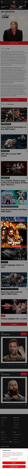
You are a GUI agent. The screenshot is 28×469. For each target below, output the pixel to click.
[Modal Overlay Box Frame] (14, 234)
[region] (14, 458)
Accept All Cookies (14, 466)
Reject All (14, 462)
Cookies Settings (14, 459)
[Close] (25, 450)
